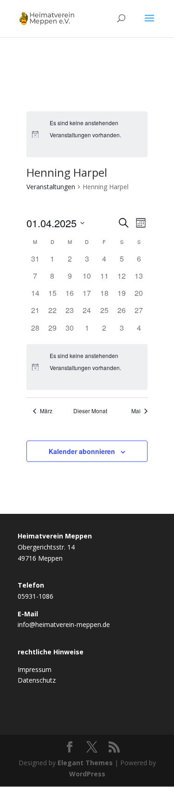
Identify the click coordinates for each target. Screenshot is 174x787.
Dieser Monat (90, 411)
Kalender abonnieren (82, 451)
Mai (136, 411)
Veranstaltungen (50, 186)
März (46, 411)
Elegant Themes (85, 762)
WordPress (87, 773)
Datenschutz (37, 680)
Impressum (35, 669)
